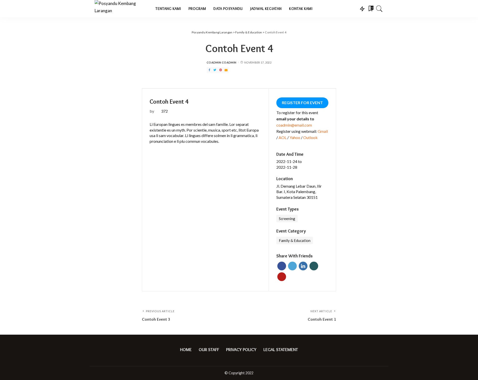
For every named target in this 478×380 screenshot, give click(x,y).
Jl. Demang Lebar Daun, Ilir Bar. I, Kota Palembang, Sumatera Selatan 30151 (299, 192)
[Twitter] (215, 70)
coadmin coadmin (221, 62)
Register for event (302, 102)
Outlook (310, 137)
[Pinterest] (220, 70)
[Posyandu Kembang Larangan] (121, 8)
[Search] (379, 8)
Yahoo (295, 137)
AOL (283, 137)
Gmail (323, 131)
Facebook (281, 266)
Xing (313, 266)
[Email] (226, 70)
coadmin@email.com (294, 125)
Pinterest (281, 276)
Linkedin (303, 266)
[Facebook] (209, 70)
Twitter (292, 266)
